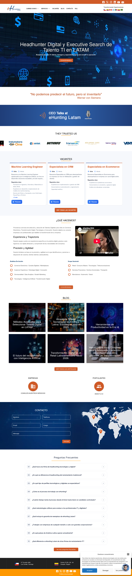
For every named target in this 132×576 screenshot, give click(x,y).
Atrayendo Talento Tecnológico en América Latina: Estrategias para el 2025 (66, 323)
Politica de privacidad (66, 574)
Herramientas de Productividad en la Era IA (105, 326)
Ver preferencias (121, 570)
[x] (60, 571)
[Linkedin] (67, 571)
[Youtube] (71, 571)
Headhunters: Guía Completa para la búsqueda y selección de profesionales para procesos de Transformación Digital (105, 353)
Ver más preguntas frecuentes (66, 549)
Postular (17, 202)
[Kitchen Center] (102, 144)
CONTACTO (69, 8)
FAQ (76, 8)
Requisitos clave (16, 182)
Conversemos (66, 60)
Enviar (66, 441)
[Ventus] (83, 144)
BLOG (62, 8)
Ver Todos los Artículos (66, 369)
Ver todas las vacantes (66, 210)
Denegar (106, 570)
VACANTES (55, 8)
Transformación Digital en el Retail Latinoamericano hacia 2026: (66, 355)
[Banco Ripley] (63, 144)
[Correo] (74, 571)
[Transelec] (25, 144)
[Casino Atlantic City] (44, 144)
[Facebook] (57, 571)
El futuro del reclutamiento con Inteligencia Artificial (27, 357)
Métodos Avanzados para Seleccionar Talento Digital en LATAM (27, 324)
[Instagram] (64, 571)
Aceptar (89, 570)
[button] (128, 554)
